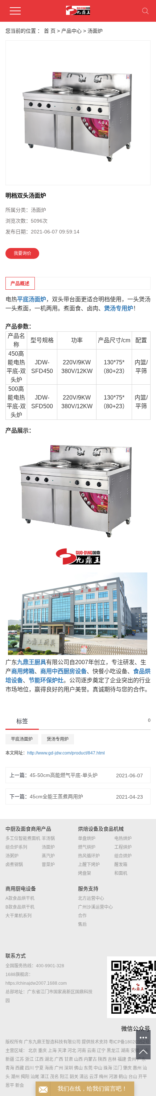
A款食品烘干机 (19, 898)
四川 (29, 1068)
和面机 (120, 873)
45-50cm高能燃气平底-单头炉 (64, 775)
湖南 (125, 1050)
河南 (81, 1050)
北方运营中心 (91, 898)
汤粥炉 (12, 856)
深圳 (68, 1068)
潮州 (15, 1076)
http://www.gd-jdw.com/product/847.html (66, 753)
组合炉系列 (16, 847)
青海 (9, 1068)
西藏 (19, 1068)
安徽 (135, 1050)
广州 (58, 1068)
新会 (19, 1085)
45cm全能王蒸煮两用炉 (56, 796)
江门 (117, 1068)
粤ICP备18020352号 (129, 1042)
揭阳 (25, 1076)
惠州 (137, 1068)
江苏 (19, 1059)
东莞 (88, 1068)
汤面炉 (95, 31)
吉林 (112, 1059)
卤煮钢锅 (14, 864)
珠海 (107, 1068)
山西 (78, 1059)
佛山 (78, 1068)
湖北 (49, 1059)
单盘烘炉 (86, 838)
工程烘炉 (123, 847)
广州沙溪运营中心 (95, 907)
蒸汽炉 (48, 856)
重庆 (42, 1050)
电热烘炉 (123, 838)
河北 (71, 1050)
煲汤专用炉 (58, 739)
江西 (39, 1059)
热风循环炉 (89, 856)
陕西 (102, 1059)
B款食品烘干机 (19, 907)
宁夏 (39, 1068)
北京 (32, 1050)
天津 (62, 1050)
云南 (91, 1050)
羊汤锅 (48, 838)
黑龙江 (113, 1050)
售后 (82, 924)
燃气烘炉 (86, 847)
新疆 (9, 1059)
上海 (52, 1050)
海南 (49, 1068)
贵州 (131, 1059)
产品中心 (71, 31)
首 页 (50, 31)
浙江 (29, 1059)
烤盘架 (84, 873)
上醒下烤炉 (89, 864)
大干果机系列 (18, 915)
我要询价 (22, 253)
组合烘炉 (123, 856)
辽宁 (101, 1050)
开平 (142, 1076)
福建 (122, 1059)
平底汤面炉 (22, 739)
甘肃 (68, 1059)
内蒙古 (90, 1059)
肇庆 (127, 1068)
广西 (58, 1059)
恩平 (9, 1085)
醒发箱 (120, 864)
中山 (98, 1068)
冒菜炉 (48, 864)
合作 (82, 915)
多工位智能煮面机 (22, 838)
